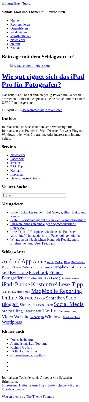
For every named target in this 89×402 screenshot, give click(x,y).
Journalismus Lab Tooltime (28, 343)
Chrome (17, 267)
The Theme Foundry (40, 396)
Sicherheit (27, 304)
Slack (49, 305)
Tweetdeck (32, 311)
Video (7, 316)
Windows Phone (71, 317)
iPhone (21, 284)
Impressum (17, 174)
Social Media (69, 304)
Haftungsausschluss (32, 385)
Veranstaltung (68, 311)
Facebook (17, 159)
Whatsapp (37, 317)
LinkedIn (6, 292)
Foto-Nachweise (13, 389)
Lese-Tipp (71, 284)
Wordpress (12, 322)
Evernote (19, 272)
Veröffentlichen (20, 36)
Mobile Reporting (62, 291)
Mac (36, 291)
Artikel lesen (53, 110)
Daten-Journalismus (37, 267)
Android (11, 261)
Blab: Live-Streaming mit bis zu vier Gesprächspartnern (48, 220)
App (26, 261)
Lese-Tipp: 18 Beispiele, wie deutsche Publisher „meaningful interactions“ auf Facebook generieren (45, 233)
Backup (59, 262)
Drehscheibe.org (21, 339)
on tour (15, 44)
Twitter (15, 163)
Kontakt (15, 48)
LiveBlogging (21, 291)
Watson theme (11, 396)
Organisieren (19, 28)
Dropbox (60, 267)
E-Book (75, 267)
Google (57, 278)
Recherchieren (20, 24)
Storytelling (12, 311)
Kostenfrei (44, 284)
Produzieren (18, 32)
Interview (72, 278)
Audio (50, 262)
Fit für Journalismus (23, 351)
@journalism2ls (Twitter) (27, 355)
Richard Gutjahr (21, 347)
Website (21, 316)
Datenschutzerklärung (25, 178)
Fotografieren (14, 277)
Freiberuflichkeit (39, 278)
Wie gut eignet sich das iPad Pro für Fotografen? (43, 80)
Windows (53, 316)
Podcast (41, 298)
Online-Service (19, 297)
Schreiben (55, 298)
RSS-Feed (17, 166)
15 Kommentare (33, 110)
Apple (39, 261)
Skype (40, 305)
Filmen (56, 272)
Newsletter (17, 40)
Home (14, 20)
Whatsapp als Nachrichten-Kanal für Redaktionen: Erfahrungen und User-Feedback (44, 241)
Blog (67, 262)
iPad (7, 284)
